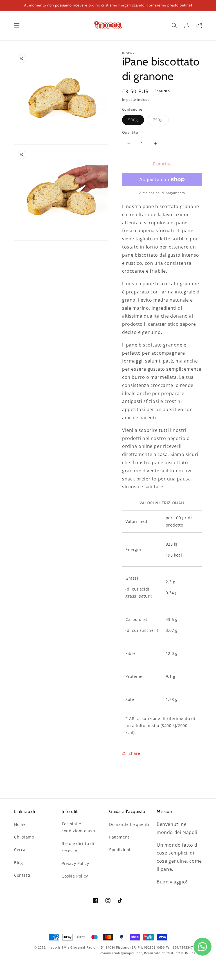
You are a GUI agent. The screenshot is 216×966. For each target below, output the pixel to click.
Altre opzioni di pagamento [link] (162, 192)
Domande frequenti (129, 824)
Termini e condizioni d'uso (78, 827)
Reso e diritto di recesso (78, 847)
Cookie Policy (75, 876)
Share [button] (134, 753)
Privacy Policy (75, 863)
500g (136, 121)
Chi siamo (24, 837)
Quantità (130, 132)
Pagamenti (119, 837)
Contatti (22, 875)
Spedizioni (119, 849)
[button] (17, 25)
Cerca (20, 849)
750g (161, 121)
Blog (18, 862)
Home (20, 824)
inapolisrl (55, 947)
